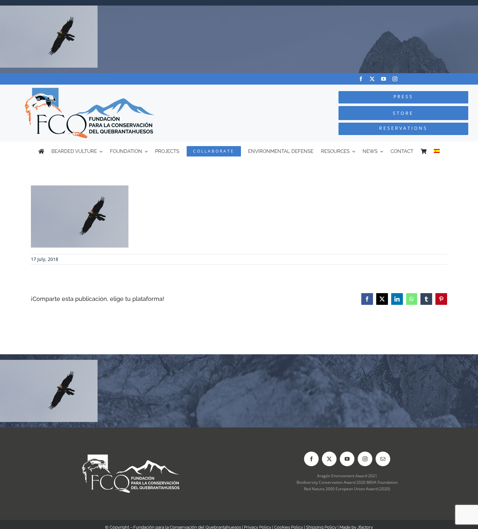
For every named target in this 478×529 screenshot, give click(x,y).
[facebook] (360, 78)
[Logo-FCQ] (90, 90)
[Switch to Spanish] (437, 151)
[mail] (383, 459)
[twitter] (372, 78)
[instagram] (394, 78)
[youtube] (383, 78)
